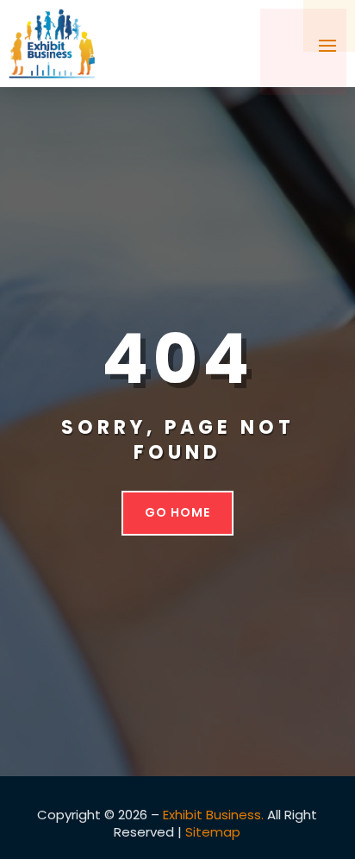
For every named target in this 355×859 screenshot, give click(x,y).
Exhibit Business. (213, 815)
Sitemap (212, 832)
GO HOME (177, 512)
